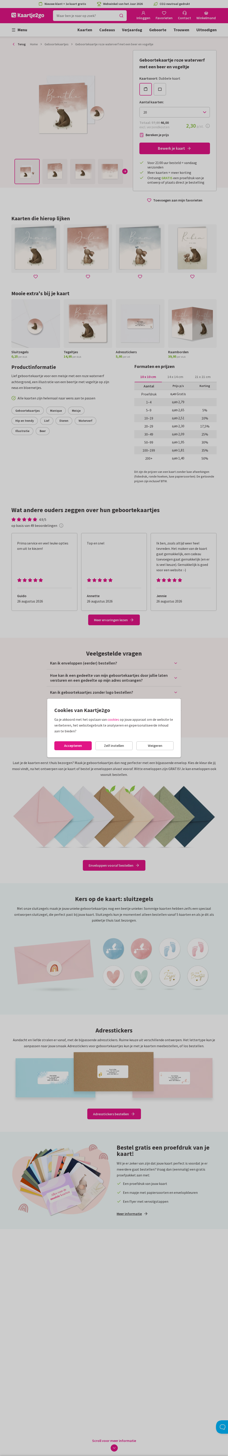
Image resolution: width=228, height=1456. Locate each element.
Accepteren (73, 745)
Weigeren (155, 745)
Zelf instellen (114, 745)
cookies (113, 719)
